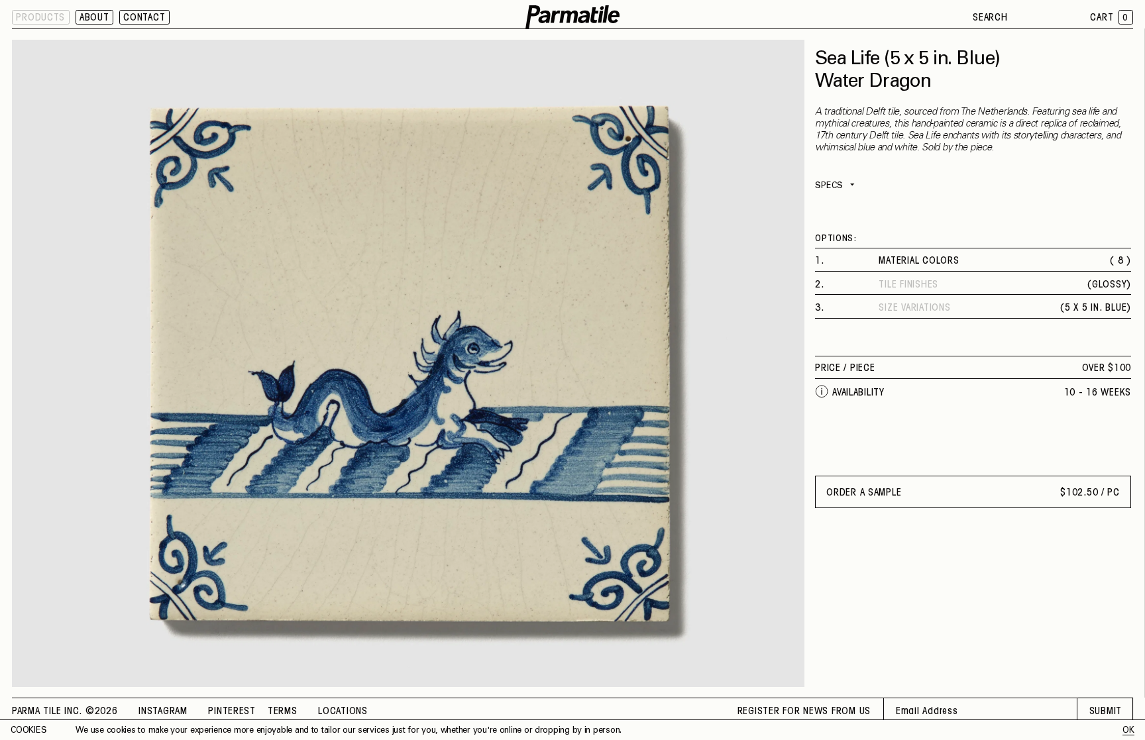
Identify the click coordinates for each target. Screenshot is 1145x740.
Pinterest (232, 711)
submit (1105, 711)
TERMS (283, 711)
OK (1128, 731)
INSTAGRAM (163, 711)
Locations (343, 711)
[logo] (572, 17)
